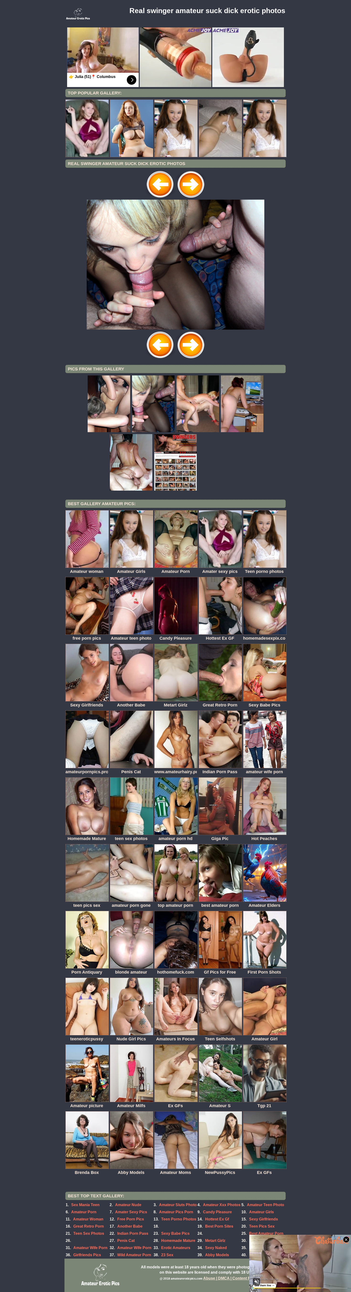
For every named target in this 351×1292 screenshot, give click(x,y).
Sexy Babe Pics (175, 1233)
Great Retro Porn (88, 1226)
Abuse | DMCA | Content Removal (233, 1278)
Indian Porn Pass (132, 1233)
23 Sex (167, 1255)
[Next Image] (191, 198)
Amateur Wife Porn (90, 1248)
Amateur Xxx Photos (221, 1205)
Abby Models (217, 1255)
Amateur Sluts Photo (178, 1205)
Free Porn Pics (130, 1219)
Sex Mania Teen (85, 1205)
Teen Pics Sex (262, 1226)
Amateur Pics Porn (176, 1212)
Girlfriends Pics (87, 1255)
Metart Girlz (215, 1241)
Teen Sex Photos (88, 1233)
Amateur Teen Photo (265, 1205)
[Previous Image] (160, 198)
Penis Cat (126, 1241)
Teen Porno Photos (178, 1219)
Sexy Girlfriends (263, 1219)
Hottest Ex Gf (217, 1219)
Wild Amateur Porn (134, 1255)
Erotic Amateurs (175, 1248)
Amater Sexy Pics (131, 1212)
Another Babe (130, 1226)
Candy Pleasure (217, 1212)
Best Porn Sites (219, 1226)
